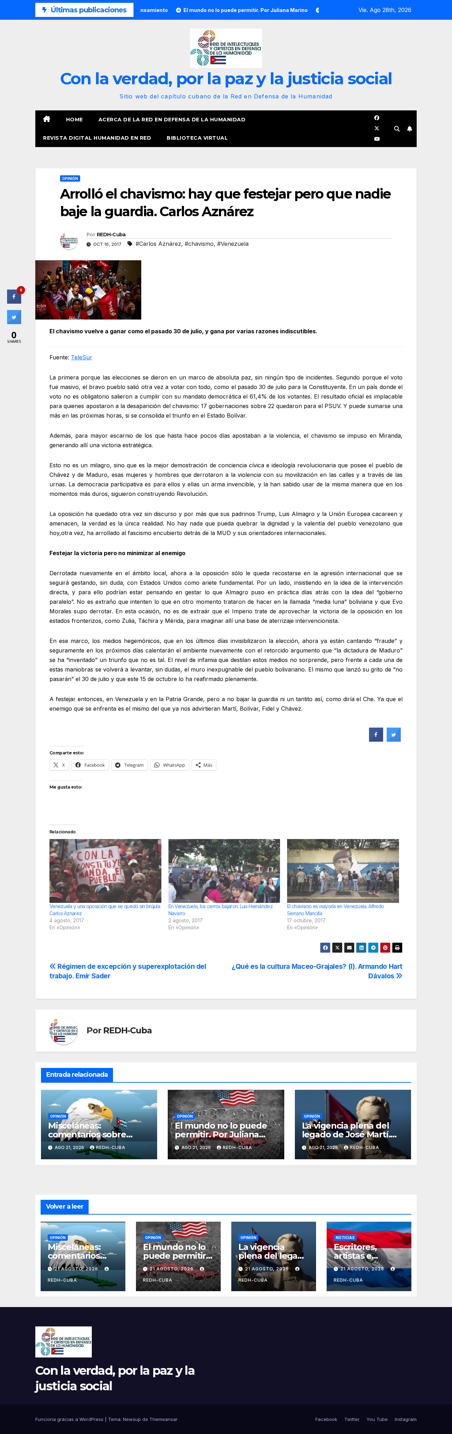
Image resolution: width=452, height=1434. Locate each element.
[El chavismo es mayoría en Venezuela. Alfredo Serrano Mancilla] (343, 871)
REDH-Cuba (111, 234)
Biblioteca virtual (197, 138)
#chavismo (199, 243)
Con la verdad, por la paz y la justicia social (226, 78)
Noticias (345, 1237)
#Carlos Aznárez (158, 243)
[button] (397, 128)
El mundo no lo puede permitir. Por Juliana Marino (221, 1134)
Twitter (351, 1419)
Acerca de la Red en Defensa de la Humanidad (172, 119)
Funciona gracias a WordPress (70, 1419)
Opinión (70, 178)
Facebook (326, 1419)
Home (74, 119)
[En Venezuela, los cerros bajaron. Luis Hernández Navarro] (224, 871)
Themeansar (163, 1419)
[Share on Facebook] (376, 739)
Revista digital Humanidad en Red (97, 138)
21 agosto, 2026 (77, 1268)
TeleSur (81, 357)
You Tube (377, 1419)
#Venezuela (233, 243)
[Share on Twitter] (394, 739)
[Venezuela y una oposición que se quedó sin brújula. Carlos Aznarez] (105, 871)
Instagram (406, 1419)
